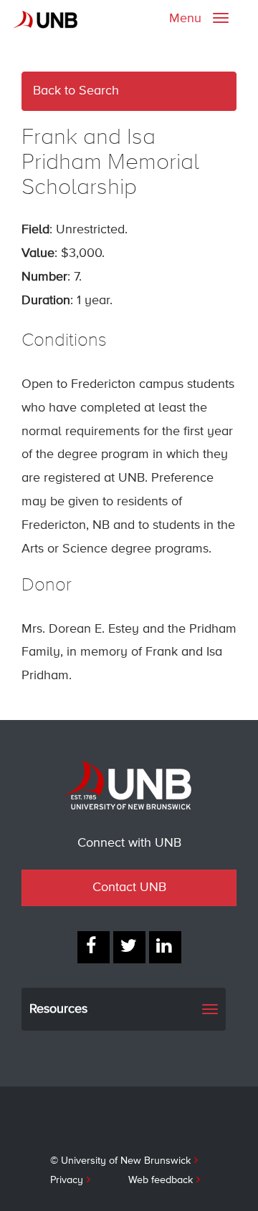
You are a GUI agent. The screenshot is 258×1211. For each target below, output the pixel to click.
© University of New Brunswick (120, 1161)
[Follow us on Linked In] (165, 947)
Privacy (66, 1180)
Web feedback (160, 1180)
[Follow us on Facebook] (93, 947)
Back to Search (76, 90)
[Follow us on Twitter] (129, 947)
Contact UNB (129, 887)
